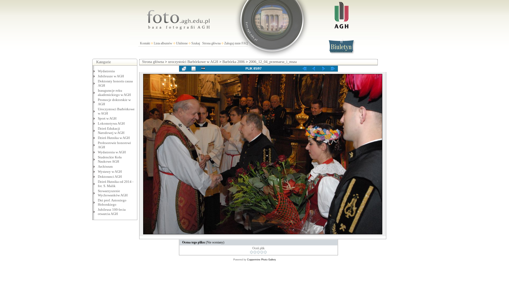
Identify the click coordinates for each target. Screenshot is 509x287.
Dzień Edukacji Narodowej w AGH (111, 130)
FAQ (245, 43)
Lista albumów (163, 43)
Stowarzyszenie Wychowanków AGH (113, 193)
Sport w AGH (107, 118)
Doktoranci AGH (110, 177)
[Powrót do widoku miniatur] (184, 68)
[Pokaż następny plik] (323, 68)
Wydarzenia (106, 71)
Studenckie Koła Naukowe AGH (110, 159)
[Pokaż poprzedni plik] (314, 68)
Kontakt (145, 43)
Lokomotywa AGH (111, 123)
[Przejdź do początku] (304, 68)
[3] (258, 252)
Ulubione (182, 43)
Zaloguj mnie (232, 43)
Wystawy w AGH (110, 172)
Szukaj (195, 43)
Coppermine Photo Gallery (261, 259)
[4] (262, 252)
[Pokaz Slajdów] (203, 68)
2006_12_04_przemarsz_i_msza (273, 62)
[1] (251, 252)
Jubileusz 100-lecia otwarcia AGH (112, 212)
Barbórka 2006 (233, 62)
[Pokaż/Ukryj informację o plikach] (193, 68)
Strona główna (211, 43)
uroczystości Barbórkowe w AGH (193, 62)
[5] (265, 252)
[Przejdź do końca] (333, 68)
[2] (255, 252)
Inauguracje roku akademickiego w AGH (114, 92)
